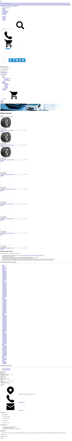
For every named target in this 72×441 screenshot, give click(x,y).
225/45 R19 (4, 333)
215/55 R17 (4, 301)
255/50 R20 (4, 348)
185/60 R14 (4, 268)
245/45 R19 (4, 338)
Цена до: (2, 381)
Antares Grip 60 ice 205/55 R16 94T (6, 130)
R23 (42, 255)
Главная (4, 76)
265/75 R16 (4, 297)
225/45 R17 (4, 303)
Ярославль (16, 5)
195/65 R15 (4, 275)
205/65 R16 (4, 285)
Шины (4, 8)
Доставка (6, 86)
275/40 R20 (4, 350)
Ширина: (2, 371)
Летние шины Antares (6, 368)
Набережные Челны (6, 7)
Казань (68, 3)
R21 (39, 255)
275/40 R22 (4, 361)
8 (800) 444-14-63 (3, 71)
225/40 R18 (4, 316)
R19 (35, 255)
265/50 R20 (4, 349)
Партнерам (4, 13)
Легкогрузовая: (3, 378)
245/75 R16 (4, 295)
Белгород (21, 3)
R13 (24, 255)
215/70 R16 (4, 289)
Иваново (57, 3)
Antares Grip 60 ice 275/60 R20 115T (6, 203)
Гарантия (4, 19)
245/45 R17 (4, 311)
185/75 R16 (4, 282)
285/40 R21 (4, 358)
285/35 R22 (4, 362)
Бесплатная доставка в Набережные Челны (13, 103)
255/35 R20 (4, 346)
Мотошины (5, 10)
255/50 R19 (4, 340)
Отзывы (4, 17)
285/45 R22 (4, 363)
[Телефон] (8, 38)
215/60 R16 (4, 287)
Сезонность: (2, 375)
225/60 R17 (4, 306)
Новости (4, 82)
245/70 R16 (4, 294)
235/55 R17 (4, 309)
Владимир (34, 3)
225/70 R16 (4, 290)
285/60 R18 (4, 331)
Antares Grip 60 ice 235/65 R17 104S (6, 159)
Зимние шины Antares (6, 369)
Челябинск (8, 5)
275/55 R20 (4, 353)
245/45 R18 (4, 326)
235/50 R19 (4, 335)
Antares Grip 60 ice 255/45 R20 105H (6, 174)
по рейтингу (10, 116)
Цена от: (1, 380)
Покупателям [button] (5, 83)
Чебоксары (4, 5)
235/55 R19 (4, 336)
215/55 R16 (4, 286)
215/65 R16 (4, 288)
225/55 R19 (4, 334)
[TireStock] (5, 49)
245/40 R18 (4, 325)
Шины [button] (4, 77)
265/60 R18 (4, 330)
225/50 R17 (4, 304)
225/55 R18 (4, 318)
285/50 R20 (4, 354)
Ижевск (60, 3)
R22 (41, 255)
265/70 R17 (4, 313)
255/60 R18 (4, 329)
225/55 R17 (4, 305)
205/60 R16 (4, 284)
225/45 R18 (4, 317)
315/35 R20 (4, 356)
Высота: (1, 372)
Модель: (1, 379)
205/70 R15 (4, 277)
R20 (37, 255)
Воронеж (45, 3)
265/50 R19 (4, 342)
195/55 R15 (4, 273)
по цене (6, 116)
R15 (28, 255)
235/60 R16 (4, 292)
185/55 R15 (4, 270)
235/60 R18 (4, 323)
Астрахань (17, 3)
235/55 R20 (4, 345)
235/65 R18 (4, 324)
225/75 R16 (4, 291)
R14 (26, 255)
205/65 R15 (4, 276)
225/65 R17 (4, 307)
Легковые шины (7, 78)
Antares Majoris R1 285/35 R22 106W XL (7, 189)
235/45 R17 (4, 308)
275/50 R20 (4, 352)
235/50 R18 (4, 321)
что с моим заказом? (4, 72)
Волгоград (38, 3)
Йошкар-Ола (64, 3)
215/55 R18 (4, 315)
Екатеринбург (52, 3)
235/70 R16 (4, 293)
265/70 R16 (4, 296)
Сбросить (8, 382)
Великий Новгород (29, 3)
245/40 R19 (4, 337)
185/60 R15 (4, 271)
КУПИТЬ (2, 131)
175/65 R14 (4, 267)
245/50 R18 (4, 327)
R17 (31, 255)
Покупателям (5, 12)
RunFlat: (1, 377)
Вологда (42, 3)
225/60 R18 (4, 319)
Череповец (12, 5)
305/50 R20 (4, 355)
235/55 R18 (4, 322)
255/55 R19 (4, 341)
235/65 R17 (4, 310)
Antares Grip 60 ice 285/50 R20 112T (6, 218)
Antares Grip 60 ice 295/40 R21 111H (6, 233)
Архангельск (12, 3)
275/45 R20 (4, 351)
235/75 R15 (4, 280)
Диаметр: (2, 373)
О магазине (5, 16)
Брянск (24, 3)
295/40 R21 (4, 359)
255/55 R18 (4, 328)
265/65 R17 (4, 312)
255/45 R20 (4, 347)
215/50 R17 (4, 300)
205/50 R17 (4, 299)
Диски (4, 9)
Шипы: (1, 376)
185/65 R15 (4, 272)
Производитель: (3, 374)
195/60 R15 (4, 274)
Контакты (4, 14)
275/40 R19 (4, 343)
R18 (33, 255)
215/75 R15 (4, 279)
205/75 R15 (4, 278)
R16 (30, 255)
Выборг (48, 3)
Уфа (1, 5)
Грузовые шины (5, 11)
